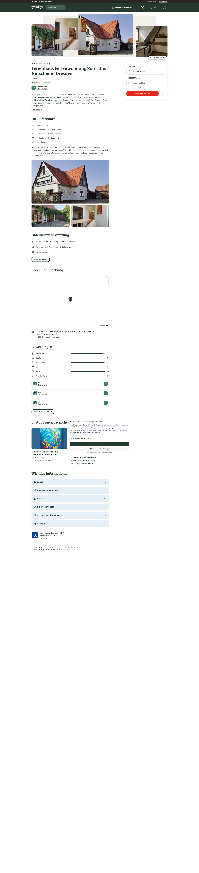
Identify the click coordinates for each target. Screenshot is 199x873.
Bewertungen (163, 1)
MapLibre (103, 325)
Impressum (43, 538)
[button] (36, 109)
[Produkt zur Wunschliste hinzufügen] (162, 93)
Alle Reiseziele (43, 548)
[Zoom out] (106, 281)
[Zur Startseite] (37, 7)
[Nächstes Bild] (66, 438)
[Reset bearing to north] (106, 284)
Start (33, 548)
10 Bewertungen (42, 89)
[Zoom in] (106, 278)
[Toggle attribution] (107, 325)
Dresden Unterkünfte (68, 548)
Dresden (55, 548)
